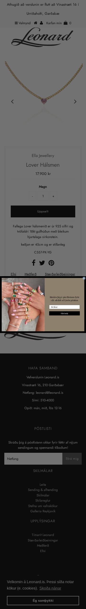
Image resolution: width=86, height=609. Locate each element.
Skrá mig (64, 313)
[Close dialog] (84, 278)
